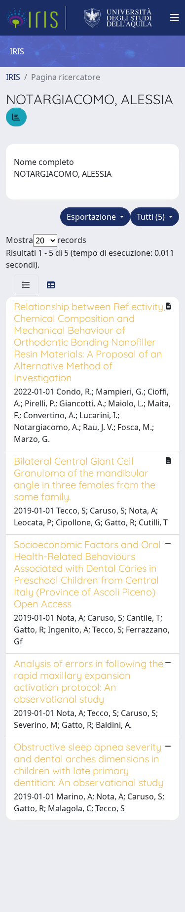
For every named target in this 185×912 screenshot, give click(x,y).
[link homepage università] (118, 18)
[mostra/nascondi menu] (174, 18)
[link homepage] (36, 18)
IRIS (13, 77)
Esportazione (92, 216)
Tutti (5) (152, 216)
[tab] (26, 285)
